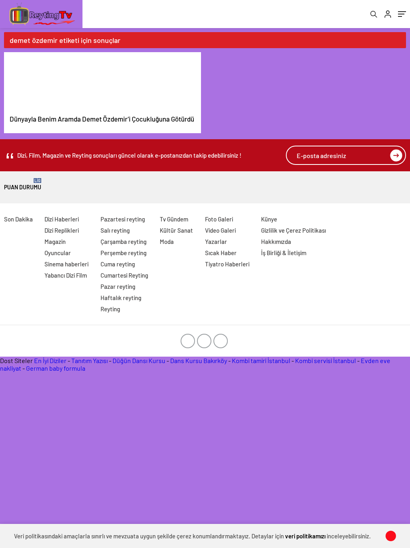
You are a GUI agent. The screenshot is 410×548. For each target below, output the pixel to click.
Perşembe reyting (123, 252)
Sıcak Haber (221, 252)
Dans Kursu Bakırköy (198, 360)
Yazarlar (216, 241)
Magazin (55, 241)
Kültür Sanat (176, 230)
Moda (167, 241)
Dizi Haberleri (61, 219)
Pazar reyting (117, 286)
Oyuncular (57, 252)
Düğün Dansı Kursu (139, 360)
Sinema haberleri (66, 264)
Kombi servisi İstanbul (325, 360)
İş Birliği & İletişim (283, 252)
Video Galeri (220, 230)
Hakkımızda (276, 241)
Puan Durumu (22, 184)
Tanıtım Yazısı (89, 360)
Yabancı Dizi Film (65, 275)
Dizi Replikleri (61, 230)
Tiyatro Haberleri (227, 264)
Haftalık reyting (120, 297)
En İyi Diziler (50, 360)
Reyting (110, 309)
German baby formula (55, 368)
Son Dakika (18, 219)
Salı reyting (115, 230)
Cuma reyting (117, 264)
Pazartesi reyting (122, 219)
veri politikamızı (305, 536)
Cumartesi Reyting (124, 275)
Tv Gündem (174, 219)
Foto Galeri (219, 219)
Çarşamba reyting (123, 241)
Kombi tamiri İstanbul (261, 360)
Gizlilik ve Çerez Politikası (293, 230)
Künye (269, 219)
